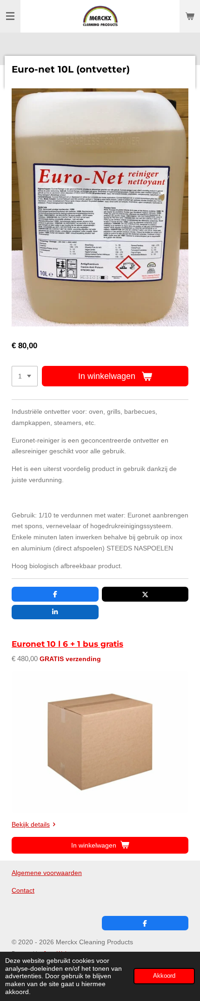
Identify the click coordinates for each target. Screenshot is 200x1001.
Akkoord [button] (164, 976)
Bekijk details (31, 824)
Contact (23, 890)
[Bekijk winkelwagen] (190, 16)
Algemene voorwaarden (47, 872)
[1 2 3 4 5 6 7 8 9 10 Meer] (25, 376)
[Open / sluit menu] (10, 16)
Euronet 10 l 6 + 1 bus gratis (67, 644)
